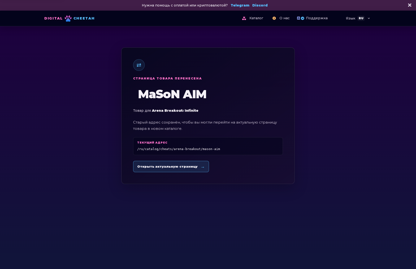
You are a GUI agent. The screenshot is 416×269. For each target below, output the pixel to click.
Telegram (240, 5)
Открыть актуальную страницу (171, 166)
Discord (260, 5)
